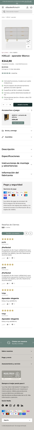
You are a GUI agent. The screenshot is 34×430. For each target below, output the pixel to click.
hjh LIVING (5, 52)
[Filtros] (26, 233)
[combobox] (17, 11)
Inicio (3, 17)
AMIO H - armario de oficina (19, 116)
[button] (31, 7)
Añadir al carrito (23, 104)
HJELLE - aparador (11, 17)
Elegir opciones (18, 123)
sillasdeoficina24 (10, 425)
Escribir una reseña (12, 233)
